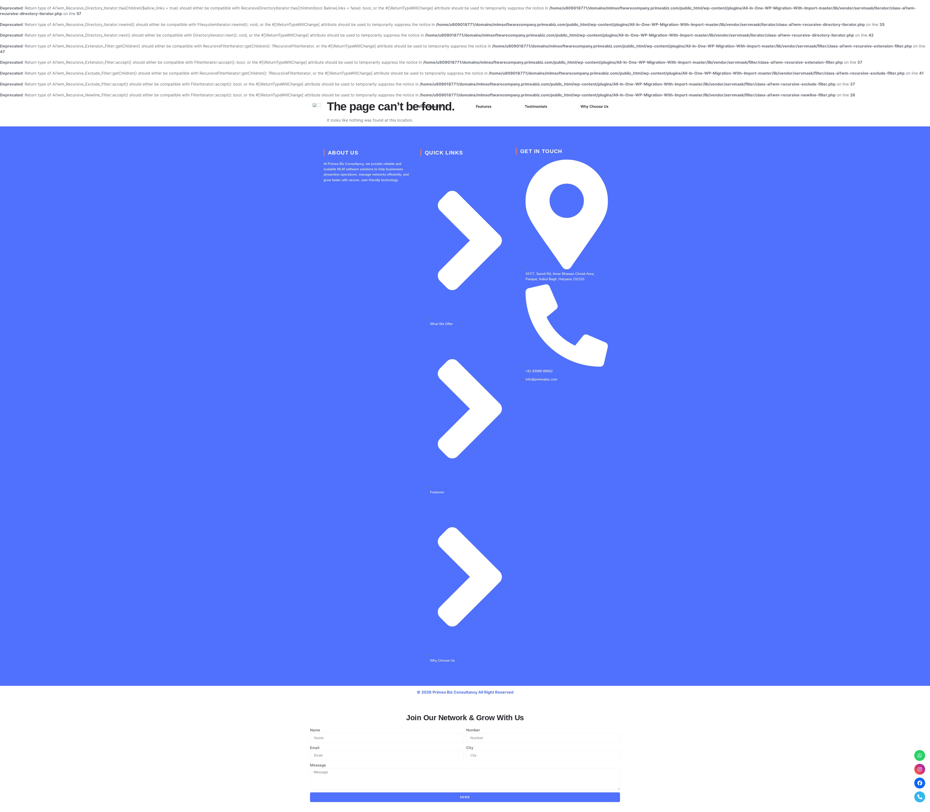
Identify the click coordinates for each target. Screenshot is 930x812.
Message (318, 765)
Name (315, 730)
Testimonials (536, 106)
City (469, 747)
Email (314, 747)
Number (473, 730)
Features (483, 106)
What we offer (429, 106)
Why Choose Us (594, 106)
